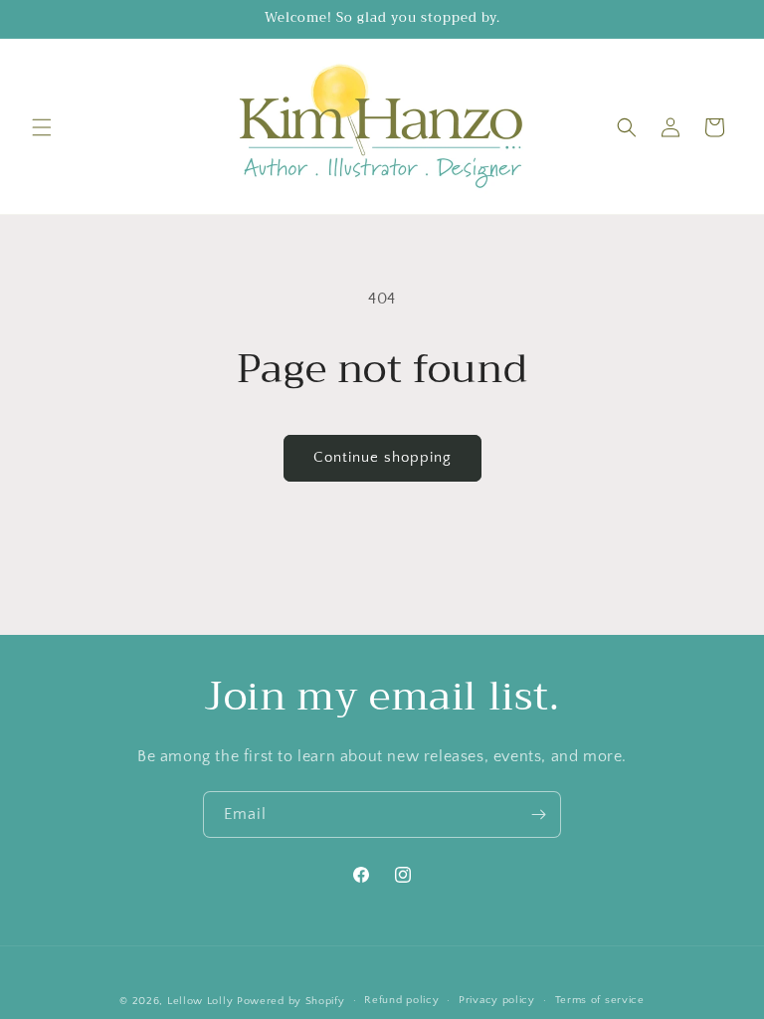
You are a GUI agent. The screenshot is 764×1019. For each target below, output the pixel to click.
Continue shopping (382, 457)
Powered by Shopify (291, 1001)
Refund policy (401, 1000)
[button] (42, 127)
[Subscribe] (538, 814)
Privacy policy (497, 1000)
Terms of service (600, 1000)
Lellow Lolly (200, 1001)
